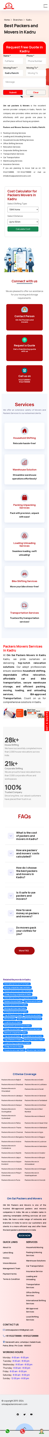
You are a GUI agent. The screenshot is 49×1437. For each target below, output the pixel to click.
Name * (7, 56)
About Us (7, 1247)
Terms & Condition (11, 1279)
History (6, 1258)
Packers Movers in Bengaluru (12, 1137)
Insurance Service (34, 1271)
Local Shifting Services (32, 1318)
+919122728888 (30, 1335)
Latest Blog (8, 1252)
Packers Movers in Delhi (34, 1080)
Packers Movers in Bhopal (35, 1157)
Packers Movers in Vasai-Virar (36, 1123)
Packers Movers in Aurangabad (8, 1110)
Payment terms (10, 1274)
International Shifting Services (36, 1302)
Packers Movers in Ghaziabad (8, 1089)
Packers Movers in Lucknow (35, 1141)
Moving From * (11, 68)
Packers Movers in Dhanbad (12, 1084)
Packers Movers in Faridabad (36, 1100)
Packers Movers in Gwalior (35, 1153)
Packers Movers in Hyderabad (8, 1116)
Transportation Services (33, 1286)
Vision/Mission (9, 1263)
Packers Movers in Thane (11, 1127)
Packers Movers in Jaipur (11, 1157)
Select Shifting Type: (17, 203)
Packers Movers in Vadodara (36, 1146)
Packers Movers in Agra (34, 1132)
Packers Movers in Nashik (11, 1153)
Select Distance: (15, 216)
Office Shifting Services (32, 1294)
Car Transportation (35, 1266)
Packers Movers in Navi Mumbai (34, 1110)
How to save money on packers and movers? (27, 913)
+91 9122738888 (13, 1335)
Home (7, 19)
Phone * (30, 56)
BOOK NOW (24, 1235)
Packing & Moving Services (34, 1254)
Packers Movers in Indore (11, 1141)
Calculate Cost (23, 229)
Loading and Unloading (31, 1278)
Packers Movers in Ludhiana (36, 1084)
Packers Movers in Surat (34, 1089)
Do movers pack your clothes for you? (26, 931)
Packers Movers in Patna (11, 1123)
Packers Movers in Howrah (35, 1180)
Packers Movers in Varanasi (35, 1096)
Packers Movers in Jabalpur (12, 1096)
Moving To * (32, 68)
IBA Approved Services (32, 1310)
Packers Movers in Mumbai (11, 1100)
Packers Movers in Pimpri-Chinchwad (11, 1174)
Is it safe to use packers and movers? (25, 896)
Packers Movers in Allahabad (36, 1127)
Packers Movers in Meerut (35, 1116)
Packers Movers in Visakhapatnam (32, 1174)
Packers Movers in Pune (10, 1180)
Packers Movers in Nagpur (35, 1137)
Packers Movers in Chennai (12, 1132)
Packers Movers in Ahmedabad (32, 1162)
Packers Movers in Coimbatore (8, 1147)
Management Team (11, 1268)
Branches (18, 19)
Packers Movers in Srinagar (35, 1169)
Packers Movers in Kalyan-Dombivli (11, 1162)
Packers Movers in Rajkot (11, 1080)
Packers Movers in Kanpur (11, 1105)
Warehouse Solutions (36, 1260)
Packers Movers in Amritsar (35, 1105)
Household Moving (34, 1247)
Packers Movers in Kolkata (11, 1169)
